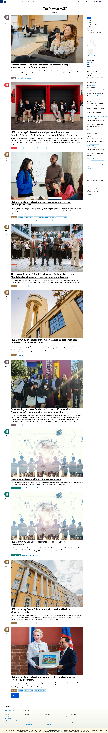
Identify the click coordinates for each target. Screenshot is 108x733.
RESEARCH (47, 715)
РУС (95, 1)
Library (88, 171)
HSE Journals (67, 718)
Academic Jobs (48, 724)
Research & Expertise (92, 24)
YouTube (91, 66)
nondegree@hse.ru (91, 116)
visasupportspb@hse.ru (92, 145)
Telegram (91, 62)
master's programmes (35, 220)
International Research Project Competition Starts (36, 478)
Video (66, 724)
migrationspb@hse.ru (94, 143)
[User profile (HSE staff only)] (103, 1)
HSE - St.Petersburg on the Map (11, 720)
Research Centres (48, 717)
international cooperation (29, 425)
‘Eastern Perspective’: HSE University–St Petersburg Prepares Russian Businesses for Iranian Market (42, 66)
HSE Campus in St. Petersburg (11, 710)
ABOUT (7, 715)
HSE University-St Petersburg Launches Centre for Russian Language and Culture (41, 203)
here (59, 730)
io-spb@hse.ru (93, 85)
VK (89, 64)
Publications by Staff (69, 717)
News (20, 710)
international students (39, 217)
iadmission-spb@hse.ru (95, 95)
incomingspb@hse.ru (91, 131)
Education (89, 22)
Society (89, 26)
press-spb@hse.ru (94, 158)
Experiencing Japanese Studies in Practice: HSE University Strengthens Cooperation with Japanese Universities (40, 411)
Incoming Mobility (29, 722)
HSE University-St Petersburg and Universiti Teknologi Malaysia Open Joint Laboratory (43, 678)
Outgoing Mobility (29, 724)
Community (89, 28)
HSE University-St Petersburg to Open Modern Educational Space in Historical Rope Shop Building (44, 341)
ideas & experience (28, 217)
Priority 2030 (90, 36)
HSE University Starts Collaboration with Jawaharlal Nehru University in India (40, 611)
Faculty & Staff (8, 718)
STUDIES (27, 715)
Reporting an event (28, 78)
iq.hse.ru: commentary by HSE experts (73, 720)
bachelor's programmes (41, 148)
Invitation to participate (50, 217)
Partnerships (7, 717)
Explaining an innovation (29, 148)
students (26, 285)
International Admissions (30, 717)
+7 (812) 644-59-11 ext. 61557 (97, 159)
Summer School (28, 718)
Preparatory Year (28, 720)
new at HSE (19, 78)
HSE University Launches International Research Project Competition (39, 543)
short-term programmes (47, 220)
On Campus (90, 30)
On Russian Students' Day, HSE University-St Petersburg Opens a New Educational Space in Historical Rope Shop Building (44, 275)
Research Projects (48, 718)
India (38, 623)
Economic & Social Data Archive (71, 722)
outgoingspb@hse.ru (102, 131)
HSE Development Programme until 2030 (20, 220)
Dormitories (90, 168)
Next (14, 696)
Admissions (89, 20)
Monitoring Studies (49, 720)
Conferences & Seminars (50, 722)
